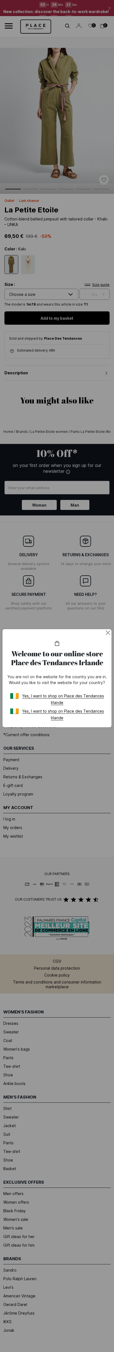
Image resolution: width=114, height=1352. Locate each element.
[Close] (107, 632)
